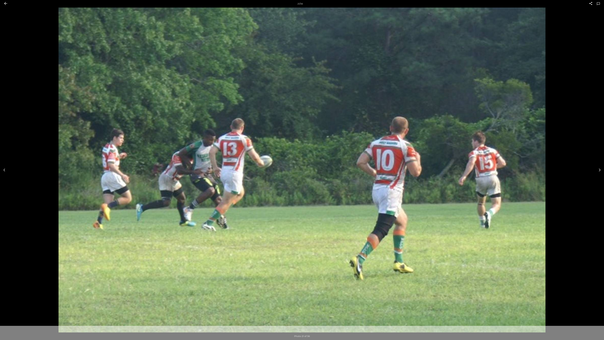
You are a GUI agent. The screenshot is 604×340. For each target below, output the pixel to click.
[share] (591, 4)
